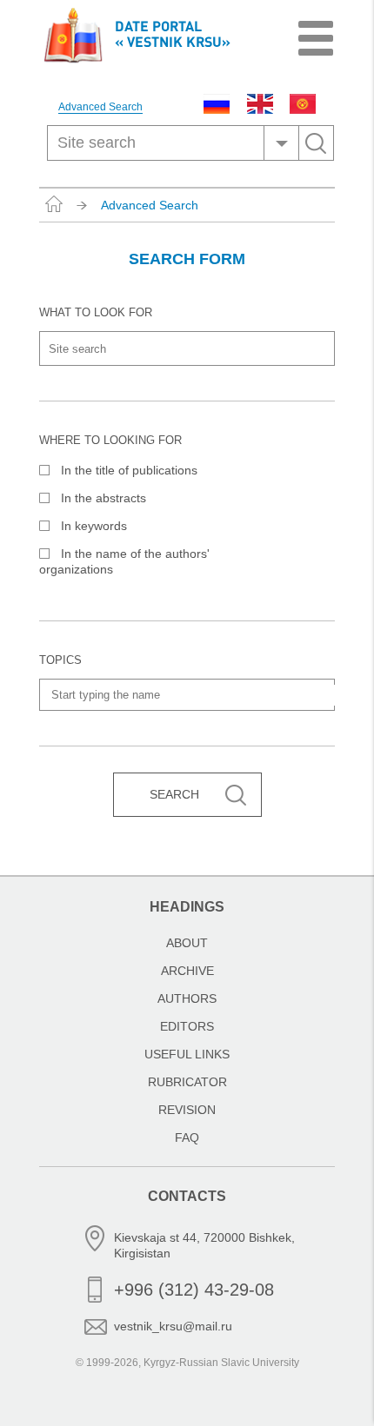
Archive (187, 971)
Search (174, 794)
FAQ (187, 1137)
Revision (187, 1110)
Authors (187, 998)
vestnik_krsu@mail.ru (173, 1326)
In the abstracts (103, 498)
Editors (187, 1026)
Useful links (187, 1054)
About (187, 943)
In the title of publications (129, 470)
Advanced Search (100, 107)
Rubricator (187, 1082)
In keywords (94, 526)
